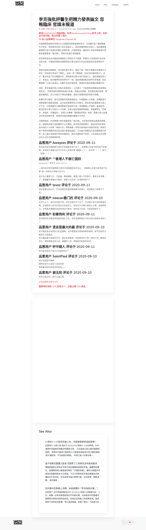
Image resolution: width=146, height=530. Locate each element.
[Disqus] (73, 333)
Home (97, 5)
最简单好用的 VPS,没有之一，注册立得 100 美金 (62, 286)
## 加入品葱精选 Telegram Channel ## (57, 39)
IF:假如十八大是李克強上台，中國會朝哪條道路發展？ (71, 441)
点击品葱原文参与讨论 (48, 282)
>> (40, 168)
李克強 (79, 29)
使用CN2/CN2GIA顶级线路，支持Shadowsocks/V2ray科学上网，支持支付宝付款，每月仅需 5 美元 (73, 34)
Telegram (115, 5)
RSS (105, 5)
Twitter (125, 5)
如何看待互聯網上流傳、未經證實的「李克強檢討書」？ (72, 488)
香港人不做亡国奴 (47, 29)
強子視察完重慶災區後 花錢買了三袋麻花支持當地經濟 (71, 463)
